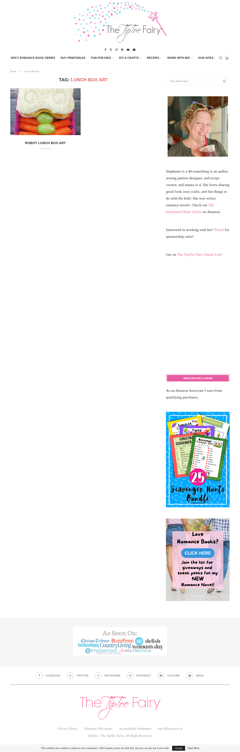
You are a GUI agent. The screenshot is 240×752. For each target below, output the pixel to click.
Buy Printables (73, 57)
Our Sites (205, 57)
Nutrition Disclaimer (98, 728)
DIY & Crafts (129, 57)
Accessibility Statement (135, 728)
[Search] (220, 57)
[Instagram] (117, 49)
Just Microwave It (170, 728)
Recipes (153, 57)
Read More (193, 748)
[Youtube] (128, 49)
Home (13, 71)
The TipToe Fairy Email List (198, 254)
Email (219, 230)
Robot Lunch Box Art (45, 143)
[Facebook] (105, 49)
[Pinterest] (122, 49)
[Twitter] (111, 49)
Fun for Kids (101, 57)
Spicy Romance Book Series (33, 57)
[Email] (134, 49)
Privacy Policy (68, 728)
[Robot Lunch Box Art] (45, 111)
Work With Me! (178, 57)
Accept (178, 748)
